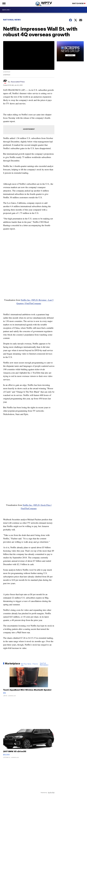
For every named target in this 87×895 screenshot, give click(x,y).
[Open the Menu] (4, 3)
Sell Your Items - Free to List (29, 664)
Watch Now (78, 3)
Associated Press (18, 82)
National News (12, 20)
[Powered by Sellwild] (51, 792)
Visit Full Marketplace (44, 664)
